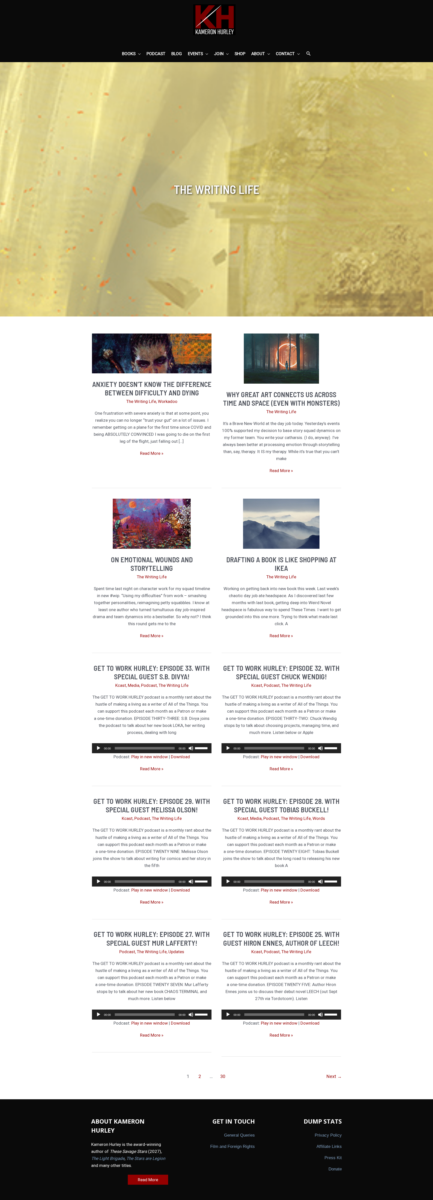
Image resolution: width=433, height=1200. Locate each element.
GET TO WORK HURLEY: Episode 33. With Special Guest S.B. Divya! (152, 672)
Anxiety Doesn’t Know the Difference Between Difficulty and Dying (151, 388)
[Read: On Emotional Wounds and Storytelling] (152, 523)
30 (222, 1076)
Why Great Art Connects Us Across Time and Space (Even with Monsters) (281, 398)
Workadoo (167, 401)
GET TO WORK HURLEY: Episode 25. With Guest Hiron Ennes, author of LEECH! (281, 938)
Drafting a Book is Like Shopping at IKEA (281, 563)
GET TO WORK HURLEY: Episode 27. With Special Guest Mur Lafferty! (152, 938)
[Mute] (190, 748)
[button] (308, 54)
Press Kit (333, 1157)
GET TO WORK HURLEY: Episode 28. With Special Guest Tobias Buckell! (281, 805)
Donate (335, 1169)
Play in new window (149, 756)
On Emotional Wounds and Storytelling (152, 563)
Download (180, 756)
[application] (151, 748)
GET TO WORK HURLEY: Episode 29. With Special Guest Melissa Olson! (151, 805)
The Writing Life (141, 401)
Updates (176, 951)
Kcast (120, 685)
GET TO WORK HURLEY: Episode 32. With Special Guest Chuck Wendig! (281, 672)
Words (318, 818)
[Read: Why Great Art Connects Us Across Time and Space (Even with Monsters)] (281, 358)
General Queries (239, 1135)
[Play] (98, 748)
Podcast (149, 685)
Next (334, 1076)
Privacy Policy (328, 1135)
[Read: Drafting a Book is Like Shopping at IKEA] (281, 523)
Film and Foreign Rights (232, 1146)
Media (133, 685)
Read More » (151, 454)
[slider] (202, 747)
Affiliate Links (329, 1146)
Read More (148, 1179)
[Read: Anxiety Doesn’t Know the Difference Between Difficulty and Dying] (151, 353)
